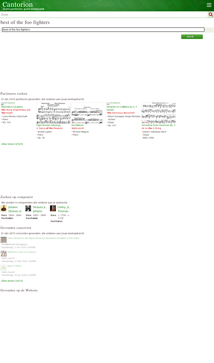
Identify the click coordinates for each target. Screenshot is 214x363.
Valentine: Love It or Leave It (22, 252)
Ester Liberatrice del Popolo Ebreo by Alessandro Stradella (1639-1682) (43, 238)
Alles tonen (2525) (12, 144)
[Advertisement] (107, 66)
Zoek (190, 36)
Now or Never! (15, 266)
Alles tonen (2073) (12, 281)
